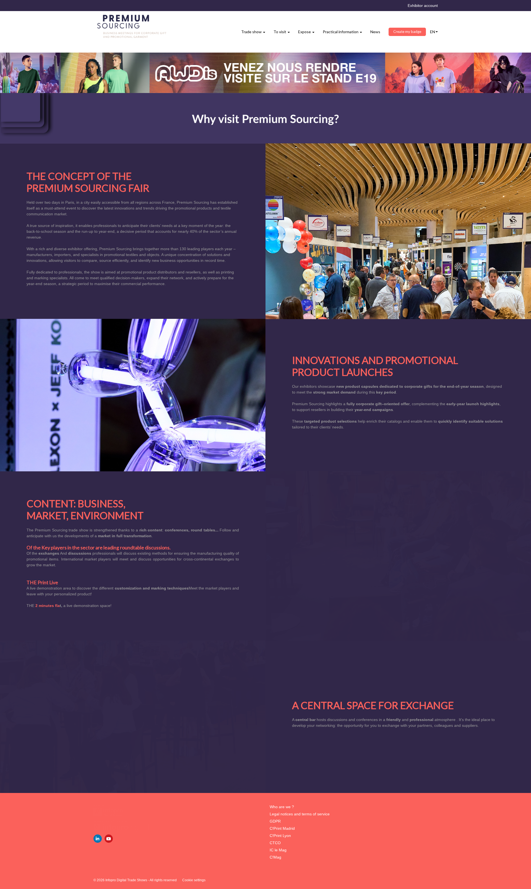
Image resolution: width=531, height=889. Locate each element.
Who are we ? (282, 807)
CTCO (275, 843)
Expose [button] (305, 31)
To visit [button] (280, 31)
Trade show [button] (251, 31)
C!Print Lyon (280, 835)
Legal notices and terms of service (300, 814)
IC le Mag (278, 850)
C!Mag (275, 857)
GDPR (275, 821)
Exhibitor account (423, 5)
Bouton (265, 73)
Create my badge (407, 31)
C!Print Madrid (282, 828)
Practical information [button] (341, 31)
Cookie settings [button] (193, 880)
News (375, 31)
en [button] (432, 31)
